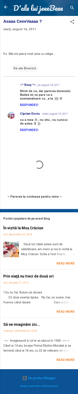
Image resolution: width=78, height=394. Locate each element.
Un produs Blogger (41, 378)
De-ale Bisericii (25, 68)
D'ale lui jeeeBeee (38, 8)
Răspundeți (29, 105)
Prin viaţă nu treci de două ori (28, 276)
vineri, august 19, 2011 (55, 113)
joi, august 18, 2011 (49, 84)
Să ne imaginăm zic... (21, 324)
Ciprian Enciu (30, 113)
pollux (55, 386)
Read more (66, 263)
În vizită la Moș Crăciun (23, 228)
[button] (72, 22)
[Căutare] (72, 8)
